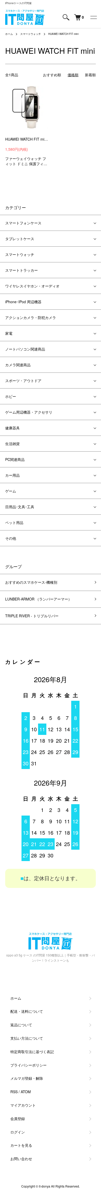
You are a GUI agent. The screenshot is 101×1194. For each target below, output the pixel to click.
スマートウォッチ (30, 34)
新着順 (90, 74)
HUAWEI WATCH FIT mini (63, 34)
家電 (8, 333)
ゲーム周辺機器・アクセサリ (28, 412)
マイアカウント (23, 1105)
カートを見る (21, 1145)
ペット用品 (14, 522)
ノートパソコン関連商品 (25, 349)
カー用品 (12, 475)
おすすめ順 (52, 74)
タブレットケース (19, 238)
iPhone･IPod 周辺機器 (23, 301)
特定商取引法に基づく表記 (32, 1051)
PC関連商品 (15, 459)
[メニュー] (93, 17)
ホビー (10, 396)
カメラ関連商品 (18, 364)
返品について (21, 1024)
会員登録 (17, 1118)
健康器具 (12, 427)
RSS (14, 1091)
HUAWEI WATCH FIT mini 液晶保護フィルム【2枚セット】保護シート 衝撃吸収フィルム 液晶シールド (26, 139)
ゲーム (10, 490)
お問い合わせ (21, 1158)
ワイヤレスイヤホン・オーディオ (32, 285)
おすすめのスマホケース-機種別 (31, 582)
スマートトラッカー (21, 270)
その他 (10, 538)
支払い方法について (26, 1038)
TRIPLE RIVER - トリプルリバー (32, 615)
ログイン (17, 1132)
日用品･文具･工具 (19, 506)
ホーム (9, 34)
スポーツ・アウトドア (23, 380)
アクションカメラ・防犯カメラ (30, 317)
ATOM (26, 1091)
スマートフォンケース (23, 222)
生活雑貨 (12, 443)
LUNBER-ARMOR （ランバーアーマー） (38, 599)
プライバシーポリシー (28, 1065)
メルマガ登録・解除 (26, 1078)
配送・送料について (26, 1011)
